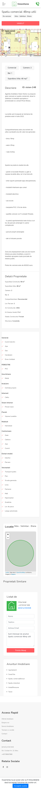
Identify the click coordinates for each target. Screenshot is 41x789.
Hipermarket (9, 498)
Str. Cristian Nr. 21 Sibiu (10, 751)
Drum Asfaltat (10, 359)
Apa (6, 346)
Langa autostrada (11, 511)
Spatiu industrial (14, 683)
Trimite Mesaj (20, 650)
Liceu (7, 485)
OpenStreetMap (21, 572)
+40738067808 (7, 754)
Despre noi (5, 723)
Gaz (6, 351)
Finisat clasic (9, 407)
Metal (7, 378)
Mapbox (13, 574)
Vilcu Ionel (22, 602)
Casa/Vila (11, 674)
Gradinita (8, 502)
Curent (7, 448)
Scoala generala (10, 480)
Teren (10, 692)
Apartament (12, 670)
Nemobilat (8, 426)
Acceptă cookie (20, 786)
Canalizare (8, 355)
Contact (4, 734)
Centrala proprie (10, 388)
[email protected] (24, 608)
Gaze (6, 435)
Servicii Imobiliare (8, 726)
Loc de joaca (9, 507)
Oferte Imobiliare (7, 719)
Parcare (7, 462)
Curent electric (10, 342)
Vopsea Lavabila (10, 416)
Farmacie (8, 489)
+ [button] (8, 534)
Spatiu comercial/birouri (16, 679)
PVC (6, 369)
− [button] (8, 537)
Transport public (10, 472)
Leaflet (7, 572)
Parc (6, 476)
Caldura (7, 440)
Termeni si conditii (8, 730)
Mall (6, 493)
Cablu (7, 397)
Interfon (7, 458)
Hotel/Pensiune (13, 687)
